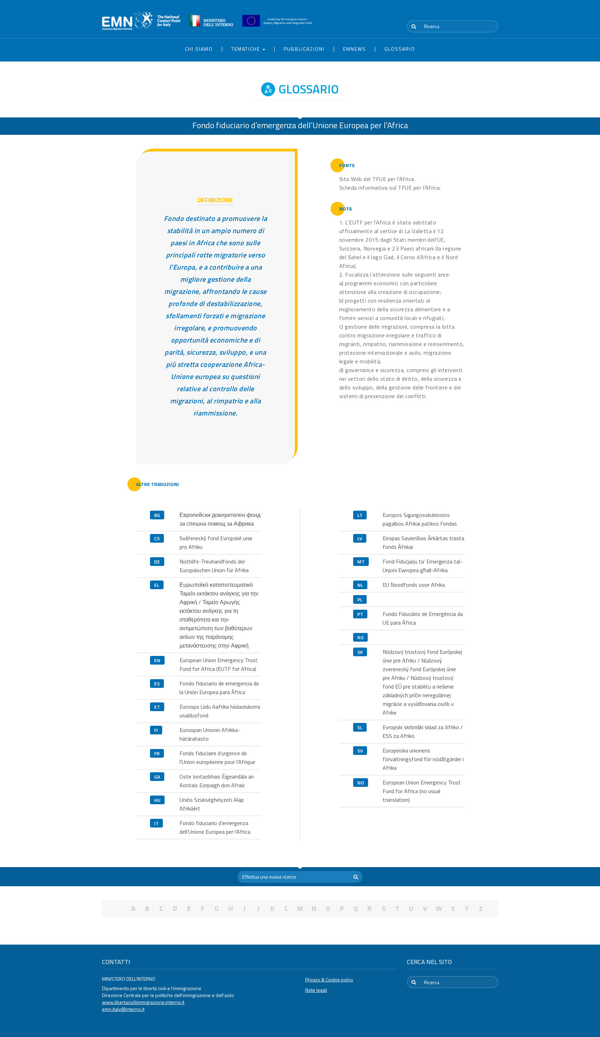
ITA (477, 13)
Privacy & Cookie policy (329, 979)
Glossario (399, 48)
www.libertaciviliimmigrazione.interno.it (143, 1002)
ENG (494, 13)
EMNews (354, 48)
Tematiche (246, 48)
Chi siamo (199, 48)
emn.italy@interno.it (123, 1009)
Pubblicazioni (304, 48)
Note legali (316, 990)
